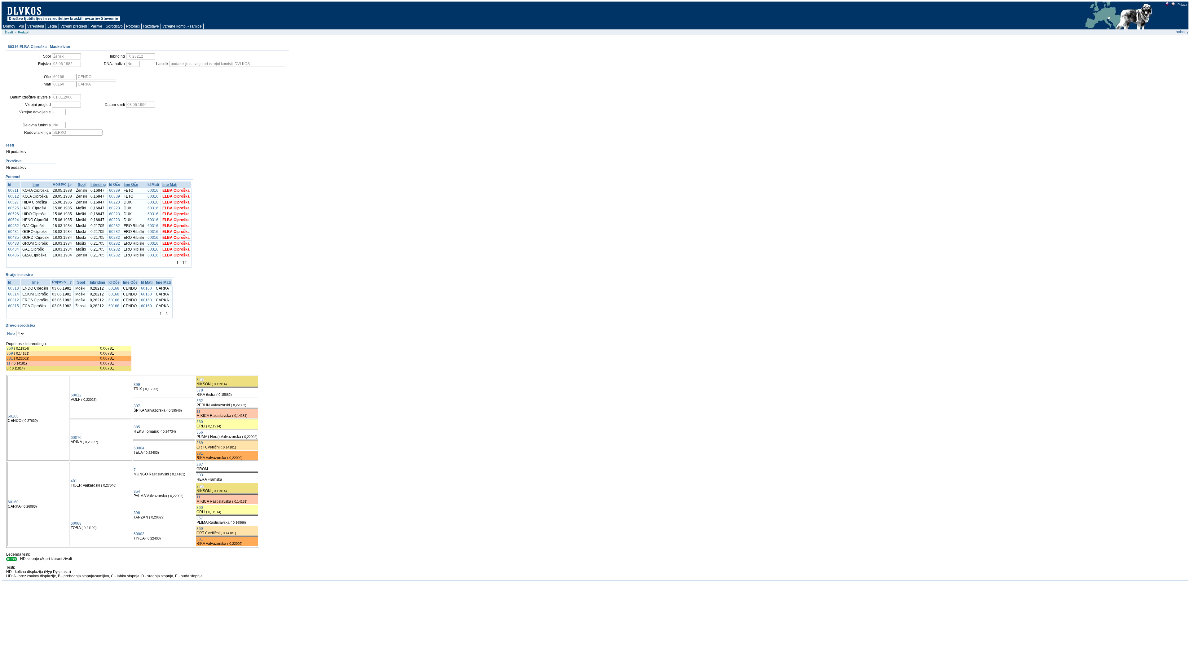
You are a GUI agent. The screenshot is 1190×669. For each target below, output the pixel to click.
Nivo (11, 333)
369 (10, 353)
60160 (146, 288)
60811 (13, 190)
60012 (76, 395)
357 (199, 518)
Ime (36, 184)
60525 (13, 208)
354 (137, 491)
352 (199, 401)
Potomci (133, 26)
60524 (13, 220)
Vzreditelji (35, 26)
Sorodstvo (114, 26)
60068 (76, 523)
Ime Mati (169, 184)
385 (137, 427)
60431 (13, 232)
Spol (82, 184)
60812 (13, 196)
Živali (9, 32)
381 (10, 358)
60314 (13, 294)
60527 (13, 202)
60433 (13, 243)
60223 (114, 202)
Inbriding (98, 184)
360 (10, 348)
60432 (13, 226)
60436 (13, 255)
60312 (13, 300)
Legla (52, 26)
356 (199, 432)
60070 (76, 437)
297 (199, 464)
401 (74, 481)
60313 (13, 288)
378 (199, 390)
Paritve (96, 26)
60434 (13, 249)
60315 (13, 306)
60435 (13, 237)
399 (137, 385)
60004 (139, 448)
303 (199, 475)
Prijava (1182, 4)
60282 (114, 226)
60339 (114, 190)
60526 (13, 214)
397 (137, 406)
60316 (153, 190)
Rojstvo (59, 184)
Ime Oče (131, 184)
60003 (139, 534)
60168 (113, 288)
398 (137, 513)
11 (9, 363)
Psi (21, 26)
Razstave (151, 26)
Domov (9, 26)
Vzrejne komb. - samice (182, 26)
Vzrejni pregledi (73, 26)
